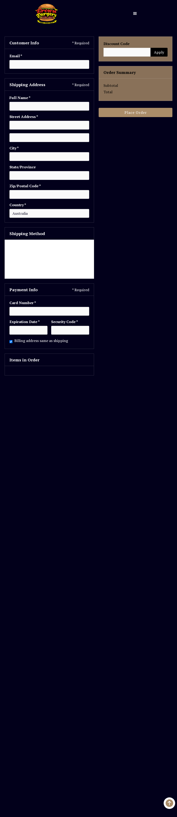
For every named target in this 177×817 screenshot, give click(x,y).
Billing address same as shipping (41, 340)
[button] (135, 14)
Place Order (135, 112)
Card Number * (22, 302)
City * (14, 148)
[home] (46, 13)
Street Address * (23, 116)
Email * (15, 56)
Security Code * (64, 321)
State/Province (22, 167)
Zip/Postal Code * (25, 186)
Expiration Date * (24, 321)
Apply (159, 52)
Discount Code (116, 43)
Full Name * (19, 97)
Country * (17, 205)
